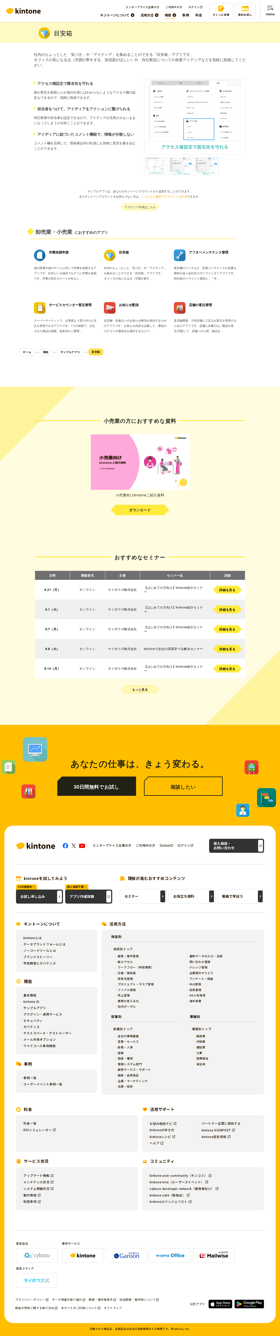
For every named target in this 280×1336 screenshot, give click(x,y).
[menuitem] (117, 15)
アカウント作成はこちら (140, 207)
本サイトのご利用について (79, 1308)
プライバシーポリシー (30, 1299)
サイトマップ (113, 1308)
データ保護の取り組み (67, 1299)
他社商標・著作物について (137, 1299)
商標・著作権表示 (101, 1299)
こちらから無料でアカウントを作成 (164, 196)
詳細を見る (227, 589)
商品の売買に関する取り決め (34, 1308)
